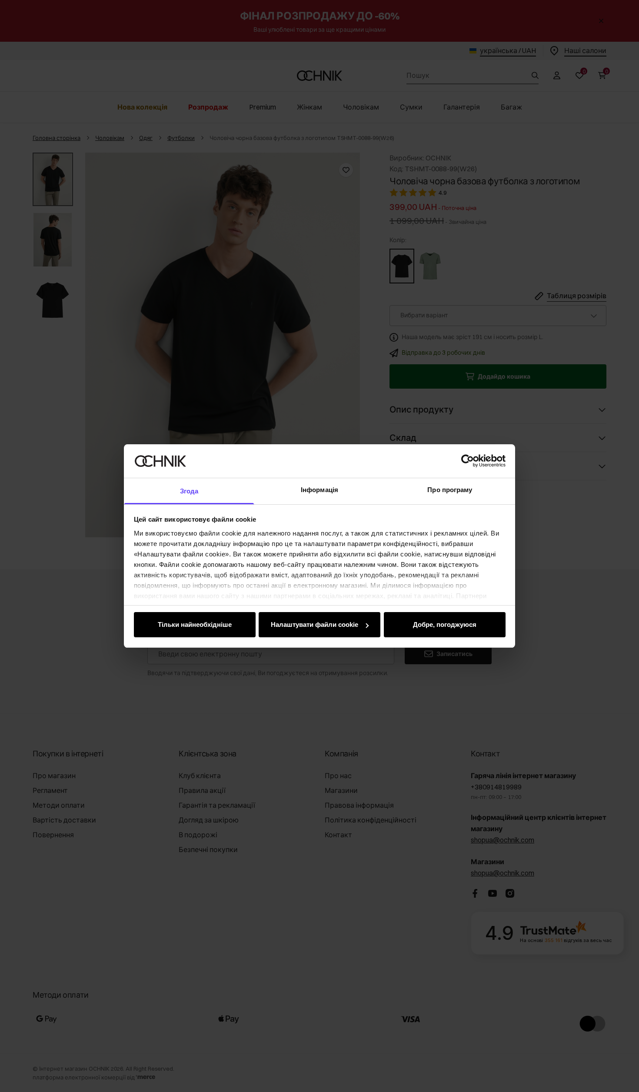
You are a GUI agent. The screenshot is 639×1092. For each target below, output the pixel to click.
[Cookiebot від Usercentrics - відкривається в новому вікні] (467, 460)
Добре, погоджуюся (444, 624)
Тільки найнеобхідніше (195, 624)
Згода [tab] (189, 491)
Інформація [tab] (319, 489)
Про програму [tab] (449, 489)
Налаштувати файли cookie (314, 624)
